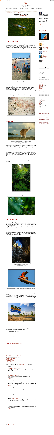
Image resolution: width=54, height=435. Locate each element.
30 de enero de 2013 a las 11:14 (15, 404)
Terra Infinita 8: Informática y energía (11, 354)
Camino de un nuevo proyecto (10, 358)
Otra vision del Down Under (10, 360)
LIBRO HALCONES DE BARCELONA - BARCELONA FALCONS (43, 31)
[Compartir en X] (29, 364)
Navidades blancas (9, 361)
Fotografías (20, 364)
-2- (24, 15)
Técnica (40, 101)
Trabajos (23, 364)
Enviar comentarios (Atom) (11, 424)
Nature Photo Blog (41, 91)
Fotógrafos (40, 87)
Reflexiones (40, 98)
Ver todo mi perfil (41, 24)
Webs (39, 107)
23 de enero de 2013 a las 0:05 (15, 398)
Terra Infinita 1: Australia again (10, 348)
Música (40, 90)
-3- (25, 15)
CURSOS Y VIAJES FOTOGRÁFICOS (18, 8)
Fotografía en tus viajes (42, 84)
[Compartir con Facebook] (30, 364)
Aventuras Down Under (9, 359)
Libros (39, 89)
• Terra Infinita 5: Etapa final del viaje (13, 12)
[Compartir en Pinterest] (31, 364)
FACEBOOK (33, 8)
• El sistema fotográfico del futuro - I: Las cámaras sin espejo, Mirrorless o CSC (45, 48)
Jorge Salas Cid (10, 375)
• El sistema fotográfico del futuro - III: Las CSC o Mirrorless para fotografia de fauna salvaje (45, 56)
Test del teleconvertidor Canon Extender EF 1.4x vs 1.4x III (45, 44)
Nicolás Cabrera (10, 368)
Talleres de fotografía (41, 100)
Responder (9, 378)
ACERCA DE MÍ (38, 8)
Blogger (36, 429)
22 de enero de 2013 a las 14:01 (16, 368)
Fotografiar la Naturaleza (42, 85)
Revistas (40, 99)
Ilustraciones (40, 88)
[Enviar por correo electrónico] (28, 364)
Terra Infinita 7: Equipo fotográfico (11, 353)
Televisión (40, 102)
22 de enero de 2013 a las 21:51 (18, 387)
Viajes (25, 364)
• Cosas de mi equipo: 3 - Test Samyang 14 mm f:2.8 (45, 51)
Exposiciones (40, 83)
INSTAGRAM (27, 8)
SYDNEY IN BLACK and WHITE (18, 343)
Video (39, 106)
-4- (26, 15)
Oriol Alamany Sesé (10, 387)
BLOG (7, 8)
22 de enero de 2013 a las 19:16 (16, 375)
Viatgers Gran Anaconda (42, 105)
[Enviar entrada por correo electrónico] (15, 364)
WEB (10, 8)
